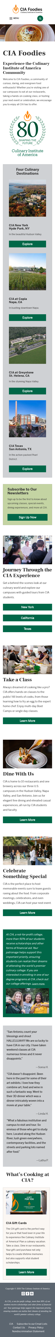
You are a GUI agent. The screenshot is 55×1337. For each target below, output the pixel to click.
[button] (14, 19)
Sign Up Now (27, 517)
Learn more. (38, 983)
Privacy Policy (36, 1327)
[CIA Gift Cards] (26, 1192)
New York (27, 607)
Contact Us (19, 1327)
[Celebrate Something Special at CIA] (27, 838)
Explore (27, 244)
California (27, 618)
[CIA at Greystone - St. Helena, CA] (27, 326)
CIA (11, 1324)
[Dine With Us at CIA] (27, 741)
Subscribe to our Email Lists (32, 1324)
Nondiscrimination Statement (28, 1331)
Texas (27, 628)
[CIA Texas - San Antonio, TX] (27, 400)
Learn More (27, 720)
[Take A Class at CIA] (27, 647)
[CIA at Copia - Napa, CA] (27, 253)
